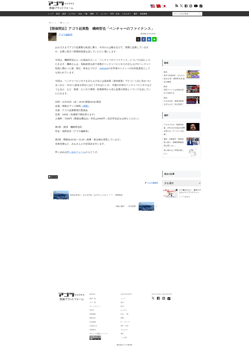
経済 (64, 14)
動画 (166, 63)
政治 (58, 14)
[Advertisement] (112, 6)
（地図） (85, 106)
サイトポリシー (94, 306)
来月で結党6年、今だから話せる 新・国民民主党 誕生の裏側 (174, 78)
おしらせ (54, 177)
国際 (92, 14)
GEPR (91, 310)
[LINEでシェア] (154, 39)
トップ (50, 14)
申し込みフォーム (76, 152)
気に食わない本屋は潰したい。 (174, 151)
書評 (135, 14)
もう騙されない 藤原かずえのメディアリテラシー (190, 191)
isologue (103, 68)
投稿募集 (143, 14)
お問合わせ (93, 326)
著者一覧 (92, 298)
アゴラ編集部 (65, 34)
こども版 (124, 337)
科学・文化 (114, 14)
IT (97, 14)
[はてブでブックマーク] (149, 39)
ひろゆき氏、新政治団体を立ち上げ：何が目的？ (174, 102)
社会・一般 (82, 14)
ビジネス (72, 14)
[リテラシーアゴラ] (170, 194)
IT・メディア (125, 322)
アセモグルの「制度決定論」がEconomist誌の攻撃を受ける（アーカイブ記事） (174, 129)
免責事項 (92, 330)
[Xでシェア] (138, 39)
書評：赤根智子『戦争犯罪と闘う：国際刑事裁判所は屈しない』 (174, 142)
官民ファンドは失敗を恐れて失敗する (174, 91)
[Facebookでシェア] (143, 39)
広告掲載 (92, 322)
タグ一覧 (92, 302)
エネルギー (126, 14)
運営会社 (92, 318)
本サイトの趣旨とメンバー (98, 334)
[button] (199, 13)
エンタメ (104, 14)
